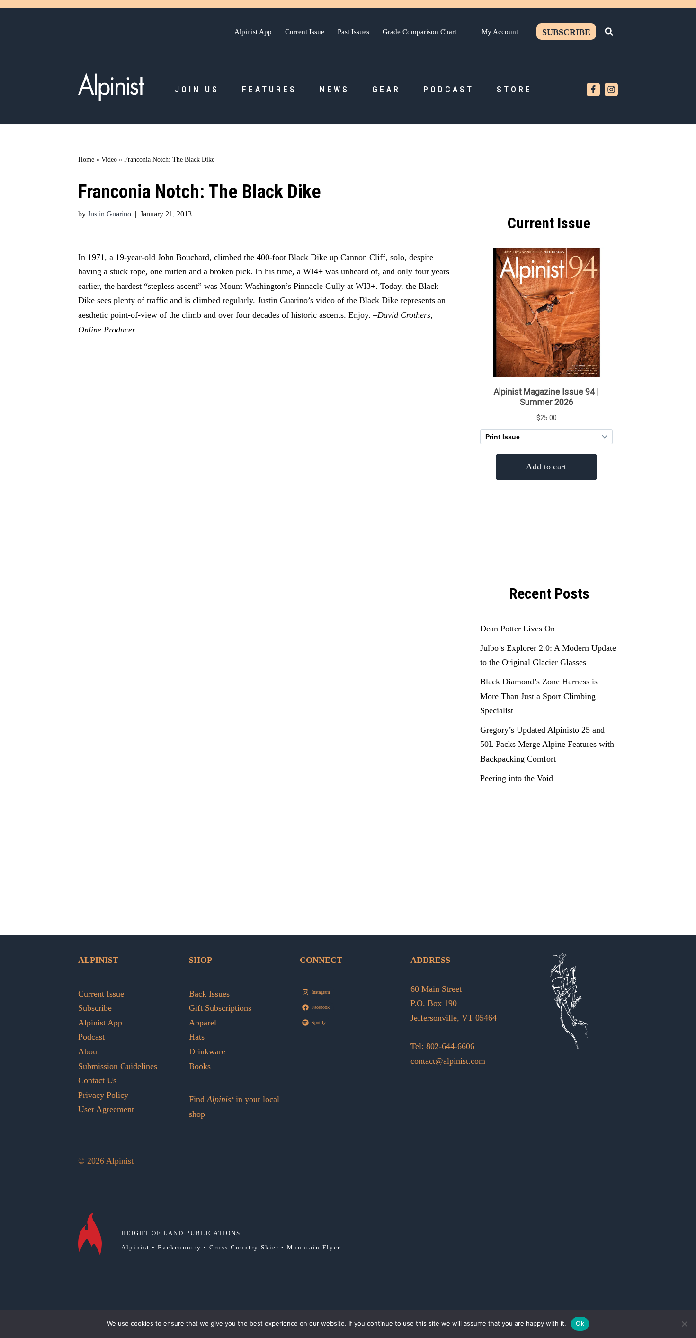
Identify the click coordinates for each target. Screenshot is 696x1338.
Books (200, 1066)
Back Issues (209, 993)
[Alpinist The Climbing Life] (111, 87)
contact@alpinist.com (447, 1061)
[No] (684, 1324)
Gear (386, 89)
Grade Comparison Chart (419, 31)
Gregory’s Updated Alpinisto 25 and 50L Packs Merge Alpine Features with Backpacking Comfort (547, 744)
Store (514, 89)
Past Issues (353, 31)
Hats (197, 1037)
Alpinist (135, 1247)
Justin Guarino (109, 214)
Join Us (197, 89)
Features (269, 89)
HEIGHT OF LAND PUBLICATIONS (181, 1233)
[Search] (609, 31)
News (334, 89)
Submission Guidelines (117, 1066)
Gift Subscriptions (220, 1008)
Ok (580, 1323)
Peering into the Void (516, 778)
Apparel (202, 1022)
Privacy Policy (103, 1095)
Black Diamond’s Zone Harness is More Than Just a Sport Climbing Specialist (539, 696)
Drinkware (207, 1051)
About (88, 1051)
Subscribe (566, 32)
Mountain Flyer (313, 1247)
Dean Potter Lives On (517, 628)
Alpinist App (253, 31)
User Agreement (106, 1109)
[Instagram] (611, 89)
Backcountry (179, 1247)
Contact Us (97, 1080)
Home (86, 159)
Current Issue (304, 31)
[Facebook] (593, 89)
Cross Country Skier (244, 1247)
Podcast (448, 89)
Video (109, 159)
